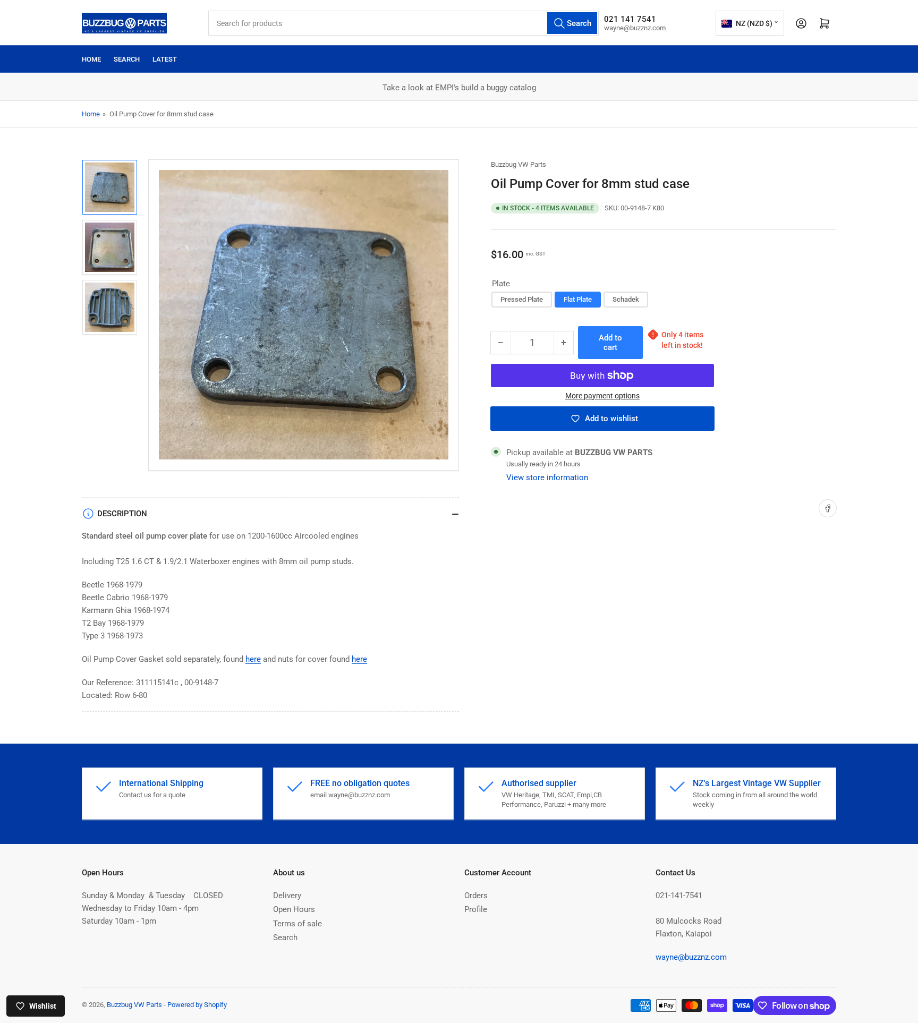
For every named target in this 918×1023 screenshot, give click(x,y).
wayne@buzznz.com (691, 957)
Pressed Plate (521, 299)
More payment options (602, 395)
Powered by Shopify (197, 1005)
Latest (164, 59)
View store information (547, 477)
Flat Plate (578, 299)
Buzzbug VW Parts (518, 164)
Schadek (626, 299)
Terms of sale (297, 923)
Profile (475, 909)
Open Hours (294, 909)
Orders (476, 895)
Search (127, 59)
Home (91, 59)
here (253, 659)
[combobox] (403, 23)
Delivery (287, 895)
